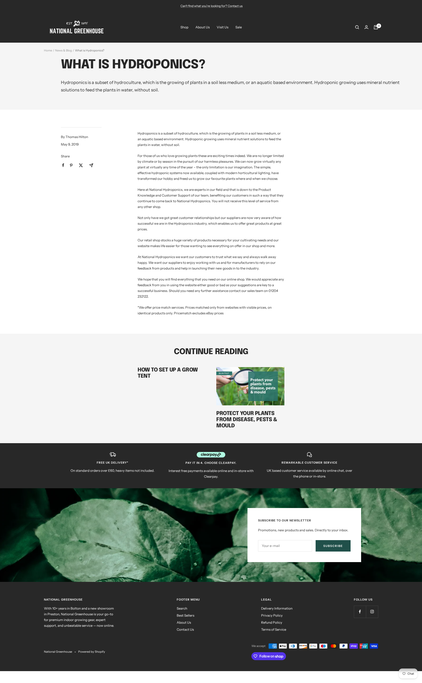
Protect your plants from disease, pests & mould (246, 420)
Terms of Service (273, 629)
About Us (202, 27)
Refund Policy (271, 622)
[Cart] (376, 27)
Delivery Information (277, 608)
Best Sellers (185, 615)
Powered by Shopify (91, 651)
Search (182, 608)
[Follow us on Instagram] (372, 612)
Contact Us (185, 629)
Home (48, 50)
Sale (238, 27)
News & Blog (63, 50)
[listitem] (63, 165)
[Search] (357, 27)
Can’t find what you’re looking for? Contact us (211, 6)
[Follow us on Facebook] (360, 612)
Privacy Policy (272, 615)
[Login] (366, 27)
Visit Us (222, 27)
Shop (184, 27)
